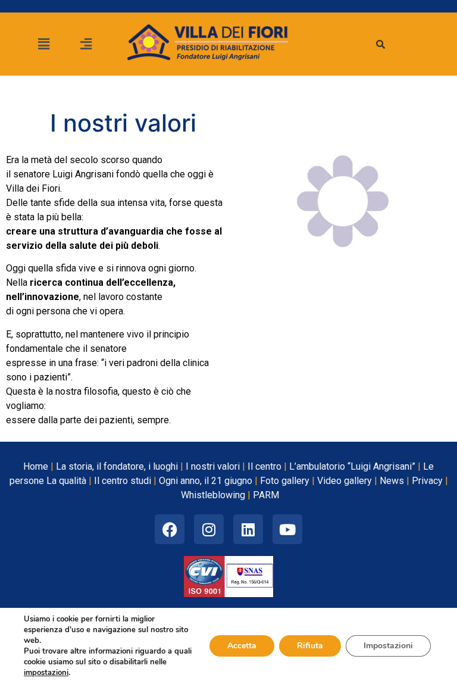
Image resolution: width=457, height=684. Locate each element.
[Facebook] (169, 529)
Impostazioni (388, 645)
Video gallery (344, 480)
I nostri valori (213, 466)
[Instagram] (209, 529)
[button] (43, 44)
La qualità (66, 480)
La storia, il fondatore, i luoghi (117, 466)
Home (35, 466)
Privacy (427, 480)
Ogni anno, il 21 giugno (205, 480)
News (392, 480)
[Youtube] (287, 529)
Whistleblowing (213, 495)
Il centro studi (122, 480)
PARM (266, 495)
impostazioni (46, 672)
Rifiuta (310, 645)
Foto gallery (284, 480)
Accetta (241, 645)
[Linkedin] (248, 529)
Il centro (264, 466)
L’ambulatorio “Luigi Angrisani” (352, 466)
